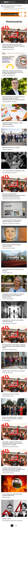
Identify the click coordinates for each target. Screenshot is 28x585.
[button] (2, 2)
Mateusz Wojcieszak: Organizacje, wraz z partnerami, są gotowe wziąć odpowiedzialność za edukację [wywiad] (13, 98)
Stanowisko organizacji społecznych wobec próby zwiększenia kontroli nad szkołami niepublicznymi (12, 72)
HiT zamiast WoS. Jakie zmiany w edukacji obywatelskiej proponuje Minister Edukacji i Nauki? (14, 346)
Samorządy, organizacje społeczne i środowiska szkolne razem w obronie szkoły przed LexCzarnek (12, 443)
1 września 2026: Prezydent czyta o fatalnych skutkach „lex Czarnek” (12, 220)
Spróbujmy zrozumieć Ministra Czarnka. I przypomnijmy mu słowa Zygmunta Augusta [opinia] (13, 295)
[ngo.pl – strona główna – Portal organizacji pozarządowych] (6, 2)
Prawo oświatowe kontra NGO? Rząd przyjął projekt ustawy (12, 494)
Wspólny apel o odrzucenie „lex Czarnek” (13, 371)
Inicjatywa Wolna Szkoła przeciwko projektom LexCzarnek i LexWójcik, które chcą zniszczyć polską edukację (13, 469)
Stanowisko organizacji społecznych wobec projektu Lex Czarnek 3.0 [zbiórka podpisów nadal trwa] (13, 46)
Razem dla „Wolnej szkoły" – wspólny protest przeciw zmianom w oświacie (12, 417)
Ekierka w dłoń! (6, 518)
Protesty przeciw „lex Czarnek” (10, 394)
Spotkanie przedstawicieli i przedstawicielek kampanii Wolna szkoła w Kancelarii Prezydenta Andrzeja (13, 195)
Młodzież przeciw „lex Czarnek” (11, 147)
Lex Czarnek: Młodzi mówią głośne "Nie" (13, 170)
